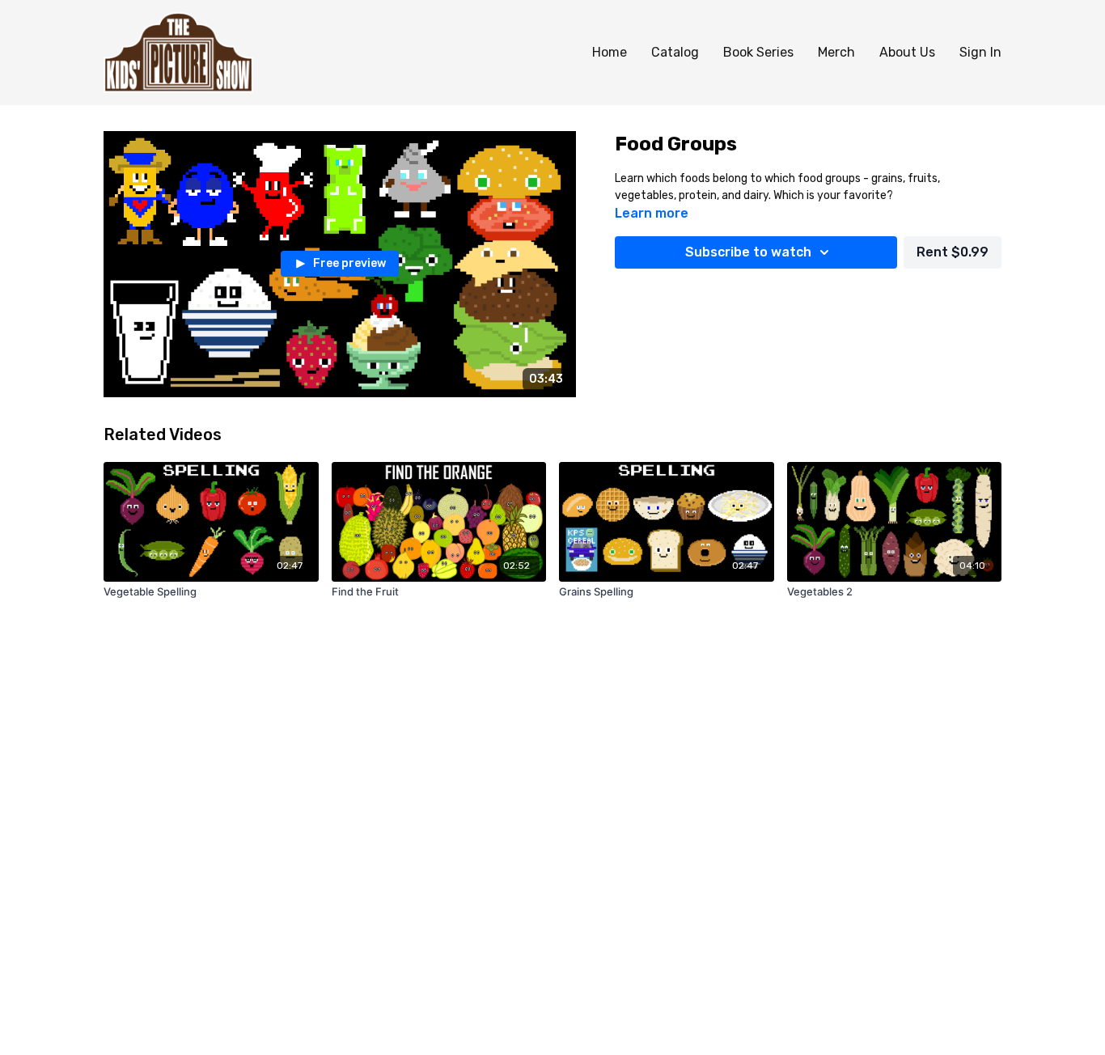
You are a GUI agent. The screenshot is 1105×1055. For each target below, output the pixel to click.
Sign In (980, 52)
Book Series (758, 52)
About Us (907, 52)
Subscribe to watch (748, 252)
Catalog (675, 52)
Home (609, 52)
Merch (836, 52)
